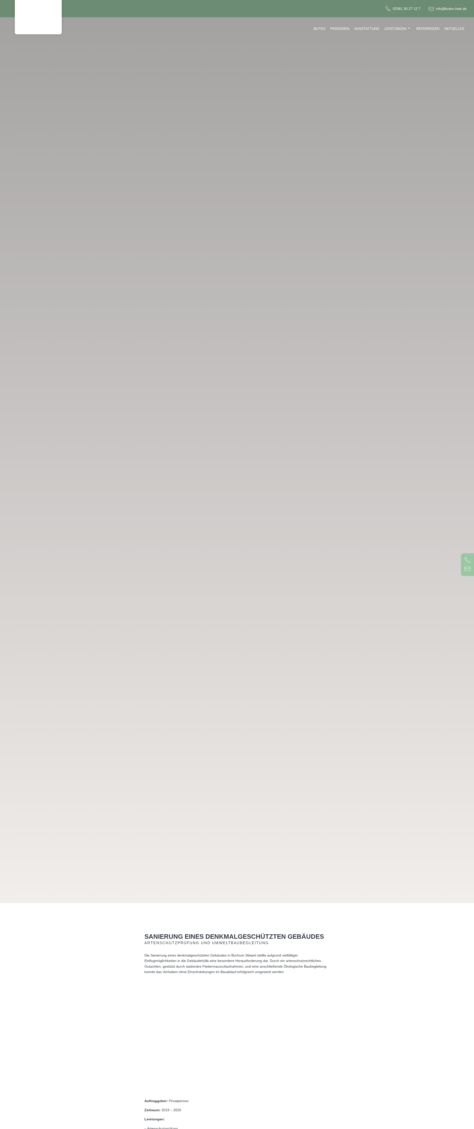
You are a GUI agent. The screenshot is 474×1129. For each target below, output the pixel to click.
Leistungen (395, 29)
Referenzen (427, 29)
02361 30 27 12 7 (406, 9)
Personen (339, 29)
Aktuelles (454, 29)
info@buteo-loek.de (451, 9)
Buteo (319, 29)
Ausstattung (366, 29)
